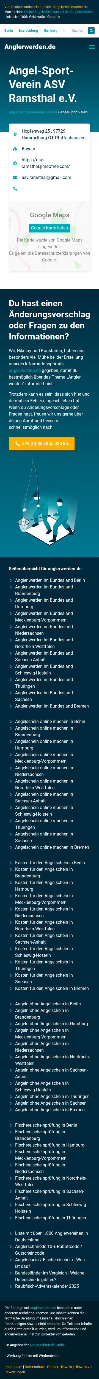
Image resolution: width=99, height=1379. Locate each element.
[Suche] (91, 30)
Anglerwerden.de (30, 47)
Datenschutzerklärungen (58, 253)
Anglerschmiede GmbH (47, 1345)
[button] (92, 47)
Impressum (13, 1367)
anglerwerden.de (25, 370)
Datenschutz (35, 1367)
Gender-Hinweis (59, 1367)
